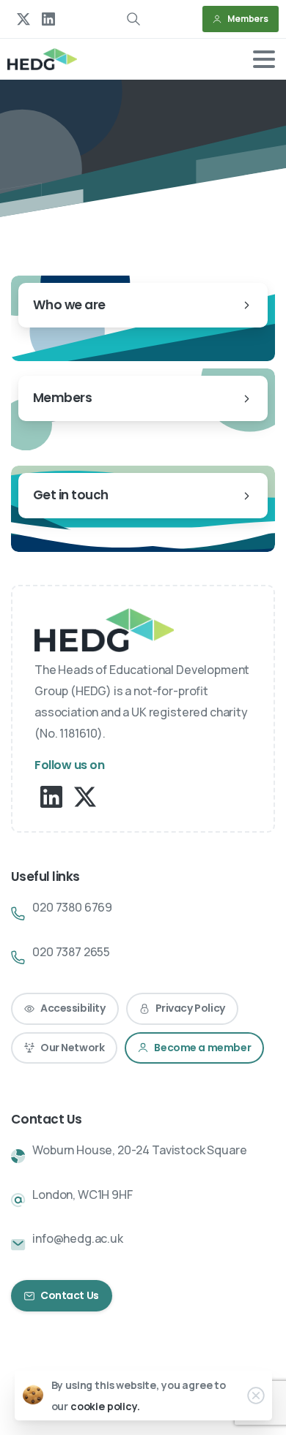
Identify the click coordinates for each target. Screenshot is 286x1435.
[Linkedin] (51, 796)
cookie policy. (105, 1406)
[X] (23, 19)
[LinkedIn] (48, 19)
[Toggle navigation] (264, 59)
